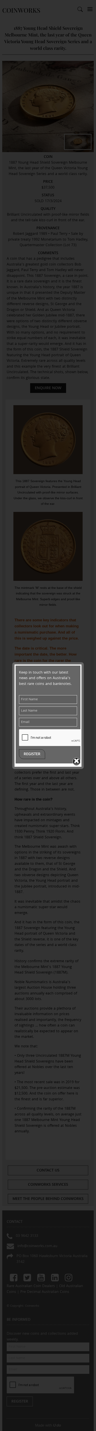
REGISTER (32, 754)
